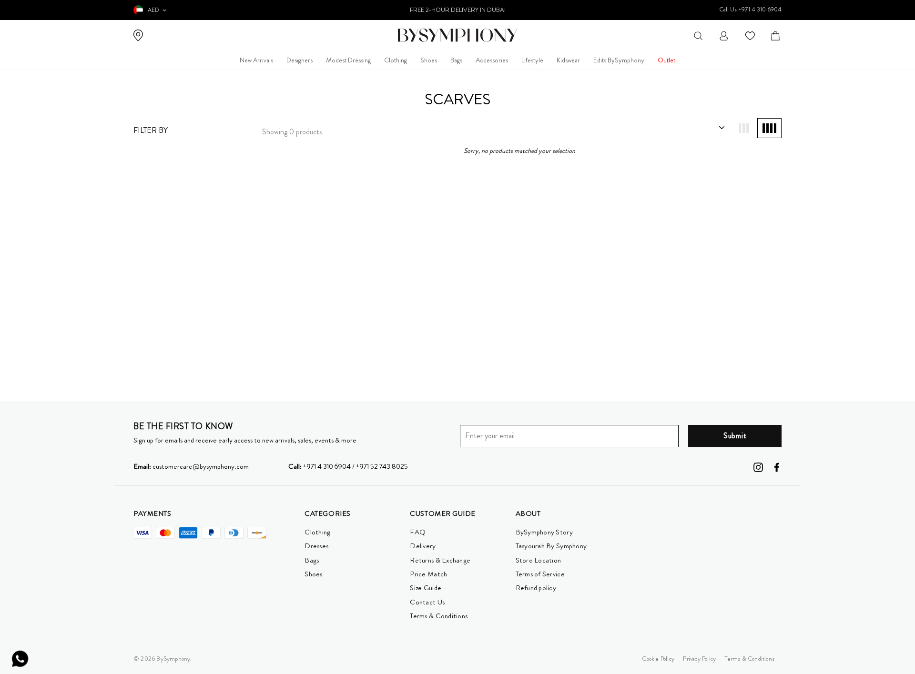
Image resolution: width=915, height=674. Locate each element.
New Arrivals (256, 60)
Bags (456, 60)
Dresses (316, 546)
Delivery (423, 546)
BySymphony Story (544, 532)
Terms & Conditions (439, 616)
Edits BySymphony (618, 60)
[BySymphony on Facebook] (777, 466)
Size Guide (425, 588)
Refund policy (536, 588)
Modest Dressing (348, 60)
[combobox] (698, 35)
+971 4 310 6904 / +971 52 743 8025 (348, 466)
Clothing (395, 60)
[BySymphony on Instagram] (758, 466)
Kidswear (568, 60)
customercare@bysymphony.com (191, 466)
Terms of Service (540, 574)
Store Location (538, 560)
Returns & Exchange (440, 560)
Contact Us (427, 602)
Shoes (428, 60)
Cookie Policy (658, 658)
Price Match (428, 574)
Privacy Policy (699, 658)
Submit (735, 435)
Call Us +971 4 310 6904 (750, 9)
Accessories (492, 60)
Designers (299, 60)
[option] (457, 10)
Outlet (666, 60)
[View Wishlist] (751, 35)
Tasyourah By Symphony (551, 546)
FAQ (418, 532)
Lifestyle (532, 60)
